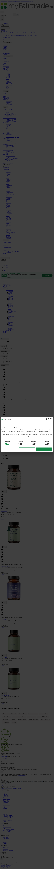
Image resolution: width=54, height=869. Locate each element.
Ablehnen (10, 449)
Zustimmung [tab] (9, 423)
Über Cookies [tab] (44, 423)
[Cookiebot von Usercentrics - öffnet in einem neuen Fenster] (46, 419)
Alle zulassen (44, 449)
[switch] (20, 444)
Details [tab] (27, 423)
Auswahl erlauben (27, 449)
